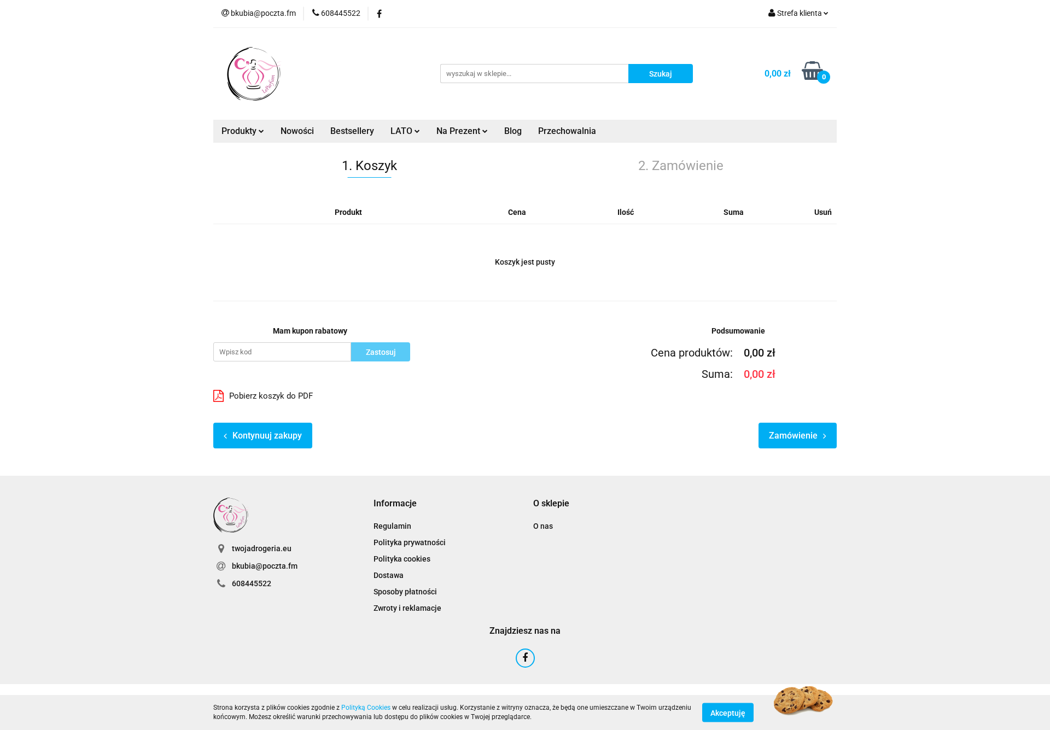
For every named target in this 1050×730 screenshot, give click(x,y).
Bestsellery (352, 131)
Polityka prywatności (410, 542)
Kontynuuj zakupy (267, 435)
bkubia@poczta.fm (265, 566)
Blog (513, 131)
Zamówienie (793, 435)
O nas (543, 526)
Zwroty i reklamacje (407, 608)
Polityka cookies (402, 558)
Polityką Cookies (365, 707)
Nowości (297, 131)
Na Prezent (459, 131)
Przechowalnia (567, 131)
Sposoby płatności (405, 591)
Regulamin (392, 526)
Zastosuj (381, 352)
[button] (395, 503)
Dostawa (389, 575)
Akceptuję (727, 712)
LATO (402, 131)
